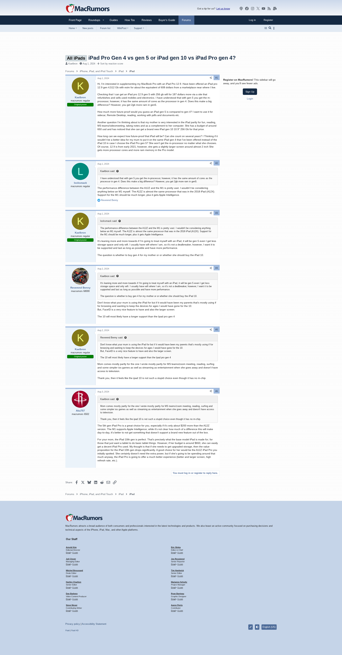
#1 (216, 78)
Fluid (67, 630)
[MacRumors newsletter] (275, 8)
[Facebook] (247, 8)
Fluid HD (75, 630)
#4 (216, 268)
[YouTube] (263, 8)
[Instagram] (252, 8)
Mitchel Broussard (74, 570)
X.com (75, 553)
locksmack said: (108, 221)
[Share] (211, 78)
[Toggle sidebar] (274, 28)
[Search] (270, 28)
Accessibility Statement (94, 624)
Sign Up (249, 91)
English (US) (269, 627)
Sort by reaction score (111, 63)
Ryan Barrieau (177, 594)
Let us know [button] (223, 8)
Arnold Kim (71, 547)
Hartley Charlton (73, 582)
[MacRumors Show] (241, 8)
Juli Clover (71, 559)
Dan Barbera (71, 594)
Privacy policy (72, 624)
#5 (216, 329)
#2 (216, 163)
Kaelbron (72, 63)
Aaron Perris (177, 605)
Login (250, 98)
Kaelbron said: (107, 171)
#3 (216, 213)
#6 (216, 391)
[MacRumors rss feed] (269, 8)
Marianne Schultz (179, 582)
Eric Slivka (176, 547)
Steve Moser (71, 605)
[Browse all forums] (266, 28)
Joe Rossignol (178, 559)
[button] (93, 20)
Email (68, 553)
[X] (258, 8)
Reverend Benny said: (111, 337)
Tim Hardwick (177, 570)
